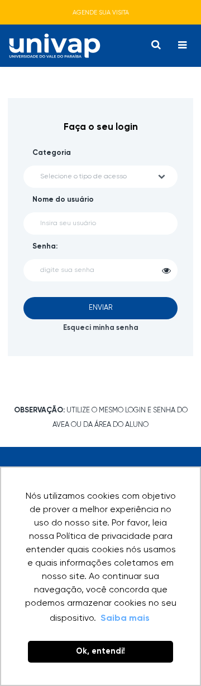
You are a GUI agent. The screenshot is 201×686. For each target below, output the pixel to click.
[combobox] (100, 177)
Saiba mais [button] (125, 618)
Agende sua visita (101, 12)
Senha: (45, 246)
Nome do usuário (63, 199)
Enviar (100, 308)
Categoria (51, 153)
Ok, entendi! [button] (100, 651)
